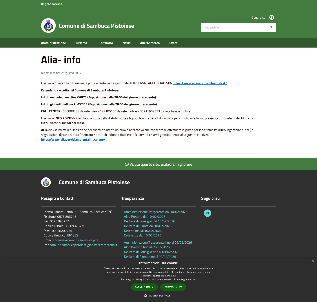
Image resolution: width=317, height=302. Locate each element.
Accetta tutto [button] (144, 286)
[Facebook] (271, 17)
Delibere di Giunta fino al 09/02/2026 (150, 256)
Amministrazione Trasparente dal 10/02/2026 (155, 211)
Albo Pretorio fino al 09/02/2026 (147, 247)
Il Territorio (105, 42)
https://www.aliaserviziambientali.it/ (200, 83)
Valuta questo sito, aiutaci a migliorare (160, 164)
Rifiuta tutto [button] (173, 286)
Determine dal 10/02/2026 (143, 230)
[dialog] (158, 280)
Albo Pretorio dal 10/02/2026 (144, 216)
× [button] (312, 261)
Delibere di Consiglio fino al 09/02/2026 (151, 251)
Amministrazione (53, 42)
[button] (158, 295)
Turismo (81, 42)
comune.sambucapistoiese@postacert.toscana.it (83, 244)
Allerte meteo (150, 42)
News (127, 42)
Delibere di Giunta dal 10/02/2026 (148, 225)
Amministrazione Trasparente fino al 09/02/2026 (158, 242)
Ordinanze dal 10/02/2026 (142, 235)
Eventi (173, 42)
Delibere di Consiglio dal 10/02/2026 (149, 221)
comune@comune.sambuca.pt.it (75, 240)
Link (194, 279)
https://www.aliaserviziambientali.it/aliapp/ (73, 139)
